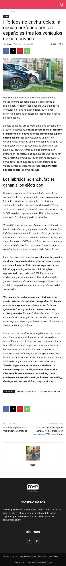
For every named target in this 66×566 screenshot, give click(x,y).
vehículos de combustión (50, 391)
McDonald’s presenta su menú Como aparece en (15, 429)
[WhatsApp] (27, 51)
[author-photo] (33, 460)
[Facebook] (6, 51)
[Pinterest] (20, 51)
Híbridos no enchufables (26, 391)
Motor (13, 11)
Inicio (5, 11)
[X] (13, 51)
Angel (9, 44)
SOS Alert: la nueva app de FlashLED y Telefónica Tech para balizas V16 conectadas (48, 430)
